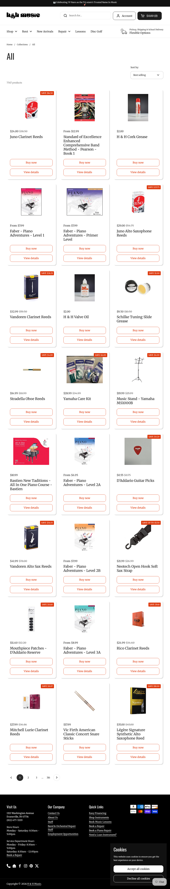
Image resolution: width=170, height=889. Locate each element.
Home (9, 44)
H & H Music (34, 883)
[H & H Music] (23, 15)
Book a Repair (14, 855)
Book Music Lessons (100, 821)
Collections (22, 44)
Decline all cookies (138, 878)
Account (127, 15)
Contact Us (54, 813)
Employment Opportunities (63, 833)
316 (49, 777)
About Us (53, 817)
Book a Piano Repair (100, 830)
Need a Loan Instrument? (103, 834)
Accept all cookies (138, 869)
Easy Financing (97, 813)
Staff (50, 821)
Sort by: (134, 67)
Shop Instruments (99, 817)
